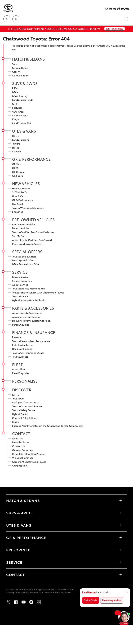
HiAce (15, 147)
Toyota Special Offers (24, 256)
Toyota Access (20, 356)
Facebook (16, 602)
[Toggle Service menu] (121, 562)
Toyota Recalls (20, 296)
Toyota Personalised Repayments (31, 341)
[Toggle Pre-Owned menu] (121, 550)
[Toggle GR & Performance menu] (121, 538)
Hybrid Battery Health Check (28, 300)
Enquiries (17, 211)
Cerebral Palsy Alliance (25, 418)
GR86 (15, 168)
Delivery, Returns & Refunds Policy (31, 320)
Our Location (19, 465)
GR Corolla (18, 172)
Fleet (17, 364)
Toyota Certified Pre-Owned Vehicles (33, 232)
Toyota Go (18, 398)
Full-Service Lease (22, 345)
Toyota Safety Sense (23, 410)
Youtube (23, 602)
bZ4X (15, 92)
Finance (16, 337)
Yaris (14, 64)
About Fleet (19, 369)
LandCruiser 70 (20, 139)
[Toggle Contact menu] (121, 575)
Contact (21, 433)
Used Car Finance (22, 348)
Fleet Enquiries (20, 373)
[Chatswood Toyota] (8, 8)
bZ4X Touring (20, 96)
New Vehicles (26, 183)
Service (20, 272)
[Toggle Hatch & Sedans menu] (121, 501)
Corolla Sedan (20, 75)
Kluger (16, 119)
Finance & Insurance (33, 332)
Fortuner (17, 107)
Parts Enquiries (20, 324)
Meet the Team (20, 442)
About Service (20, 284)
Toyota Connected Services (27, 406)
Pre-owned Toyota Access (26, 244)
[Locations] (15, 18)
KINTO (16, 394)
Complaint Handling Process (28, 454)
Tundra (16, 143)
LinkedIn (39, 602)
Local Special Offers (23, 260)
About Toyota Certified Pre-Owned (32, 240)
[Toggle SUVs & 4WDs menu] (121, 513)
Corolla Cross (20, 115)
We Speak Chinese (22, 457)
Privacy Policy (22, 592)
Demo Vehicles (20, 228)
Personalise (25, 381)
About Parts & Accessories (27, 312)
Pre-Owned (18, 549)
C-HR (15, 103)
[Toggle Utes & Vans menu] (121, 525)
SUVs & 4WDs (25, 83)
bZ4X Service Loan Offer (26, 264)
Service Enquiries (22, 281)
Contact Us (18, 446)
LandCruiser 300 (21, 123)
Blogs (15, 421)
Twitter (8, 602)
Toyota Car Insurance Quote (28, 352)
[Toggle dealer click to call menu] (6, 18)
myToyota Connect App (25, 402)
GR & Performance (31, 159)
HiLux (15, 136)
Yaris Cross (18, 111)
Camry (16, 71)
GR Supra (17, 175)
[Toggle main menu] (126, 18)
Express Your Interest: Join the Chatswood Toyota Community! (47, 425)
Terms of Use (36, 592)
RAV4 (15, 88)
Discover (21, 389)
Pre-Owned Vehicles (33, 219)
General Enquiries (22, 450)
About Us (17, 438)
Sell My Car (18, 236)
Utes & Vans (24, 131)
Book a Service (20, 277)
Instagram (31, 602)
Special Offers (27, 251)
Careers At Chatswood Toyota (29, 461)
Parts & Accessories (33, 308)
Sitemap (10, 592)
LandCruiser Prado (22, 99)
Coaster (16, 151)
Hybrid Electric (20, 414)
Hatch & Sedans (28, 59)
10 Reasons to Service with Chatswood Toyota (38, 292)
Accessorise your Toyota (26, 316)
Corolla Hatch (20, 68)
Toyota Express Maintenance (28, 288)
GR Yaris (16, 164)
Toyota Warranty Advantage (28, 208)
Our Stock (17, 204)
